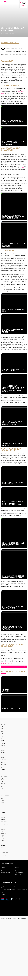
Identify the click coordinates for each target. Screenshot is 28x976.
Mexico (2, 802)
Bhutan (2, 723)
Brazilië (2, 779)
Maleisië (2, 736)
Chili (2, 781)
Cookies (18, 918)
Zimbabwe (3, 769)
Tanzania (3, 766)
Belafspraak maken (19, 869)
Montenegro (3, 842)
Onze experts (4, 871)
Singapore (3, 740)
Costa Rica (3, 797)
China (2, 726)
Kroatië (2, 838)
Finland (2, 831)
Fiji (1, 823)
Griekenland (3, 833)
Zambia (2, 767)
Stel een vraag (18, 874)
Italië (2, 837)
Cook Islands (4, 821)
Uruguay (3, 790)
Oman (2, 811)
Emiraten (3, 812)
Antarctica (3, 854)
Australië (3, 819)
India (2, 728)
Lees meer (3, 894)
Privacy (14, 918)
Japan (2, 731)
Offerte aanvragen (19, 872)
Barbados (3, 798)
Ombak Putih (22, 168)
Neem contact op (6, 667)
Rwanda (2, 762)
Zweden (2, 847)
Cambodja (3, 724)
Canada (2, 800)
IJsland (2, 835)
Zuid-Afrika (3, 771)
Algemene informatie (5, 872)
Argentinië (3, 778)
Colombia (3, 783)
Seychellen (3, 764)
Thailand (3, 743)
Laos (2, 733)
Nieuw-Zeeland (4, 824)
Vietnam (3, 745)
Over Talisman (4, 869)
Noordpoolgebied (4, 856)
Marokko (3, 755)
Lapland (2, 840)
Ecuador (2, 785)
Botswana (3, 752)
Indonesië (3, 730)
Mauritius (3, 757)
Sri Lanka (3, 742)
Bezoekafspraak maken (20, 871)
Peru (2, 788)
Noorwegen (3, 843)
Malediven (3, 735)
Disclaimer (23, 918)
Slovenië (3, 845)
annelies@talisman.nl (6, 663)
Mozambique (3, 759)
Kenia (2, 754)
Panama (2, 804)
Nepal (2, 738)
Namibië (2, 761)
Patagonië (3, 786)
